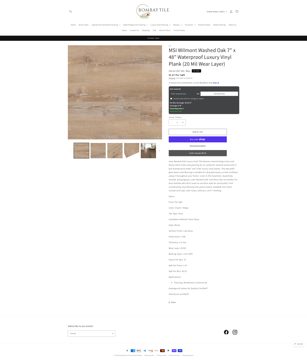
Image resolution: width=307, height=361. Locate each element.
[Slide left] (70, 150)
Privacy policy (161, 355)
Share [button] (173, 302)
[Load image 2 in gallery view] (98, 150)
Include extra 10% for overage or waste (188, 98)
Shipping (172, 78)
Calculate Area (219, 94)
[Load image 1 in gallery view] (81, 150)
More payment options (198, 146)
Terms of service (174, 355)
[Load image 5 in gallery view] (148, 150)
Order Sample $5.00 (197, 153)
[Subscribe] (112, 333)
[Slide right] (159, 150)
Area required (175, 89)
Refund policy (149, 355)
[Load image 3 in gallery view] (115, 150)
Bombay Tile (123, 355)
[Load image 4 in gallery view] (131, 150)
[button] (71, 11)
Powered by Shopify (135, 355)
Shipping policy (188, 355)
